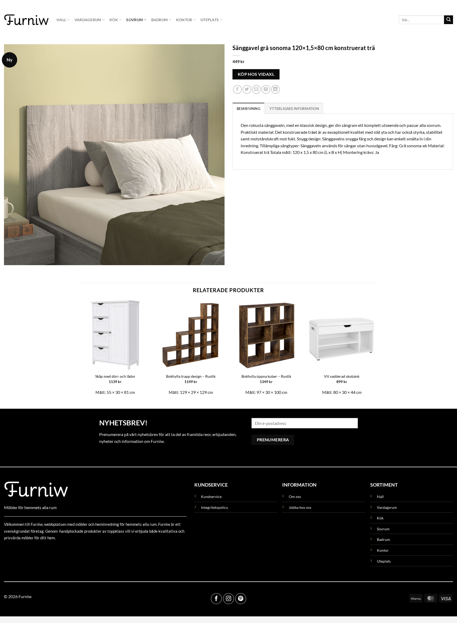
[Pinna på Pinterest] (266, 89)
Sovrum (134, 19)
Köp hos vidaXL (256, 74)
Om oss (295, 496)
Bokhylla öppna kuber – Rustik (266, 376)
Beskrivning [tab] (248, 108)
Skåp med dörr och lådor (115, 376)
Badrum (159, 19)
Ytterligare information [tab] (294, 108)
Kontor (184, 19)
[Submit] (448, 19)
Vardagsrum (88, 19)
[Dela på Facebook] (237, 89)
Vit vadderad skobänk (341, 376)
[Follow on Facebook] (216, 598)
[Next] (377, 349)
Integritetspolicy (214, 507)
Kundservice (211, 496)
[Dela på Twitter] (247, 89)
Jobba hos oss (300, 507)
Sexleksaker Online (57, 550)
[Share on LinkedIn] (275, 89)
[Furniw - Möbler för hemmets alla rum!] (26, 19)
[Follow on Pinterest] (240, 598)
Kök (113, 19)
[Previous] (80, 349)
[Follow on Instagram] (228, 598)
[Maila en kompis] (256, 89)
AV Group (30, 550)
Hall (61, 19)
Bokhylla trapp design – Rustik (191, 376)
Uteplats (209, 19)
